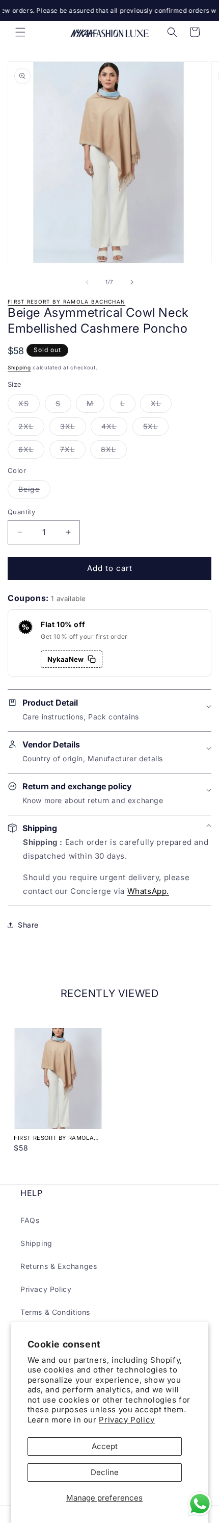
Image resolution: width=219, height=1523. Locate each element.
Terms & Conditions (55, 1312)
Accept (105, 1446)
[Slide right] (132, 282)
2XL (31, 428)
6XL (31, 451)
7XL (73, 451)
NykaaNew (65, 659)
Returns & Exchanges (58, 1266)
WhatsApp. (148, 891)
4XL (114, 428)
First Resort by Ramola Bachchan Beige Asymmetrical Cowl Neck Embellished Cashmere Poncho (57, 1137)
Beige (34, 491)
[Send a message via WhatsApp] (200, 1504)
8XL (114, 451)
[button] (20, 32)
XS (29, 405)
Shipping (19, 367)
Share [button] (28, 924)
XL (161, 405)
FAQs (29, 1220)
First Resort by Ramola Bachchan (66, 301)
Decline (105, 1472)
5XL (156, 428)
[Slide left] (87, 282)
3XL (73, 428)
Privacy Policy (126, 1420)
